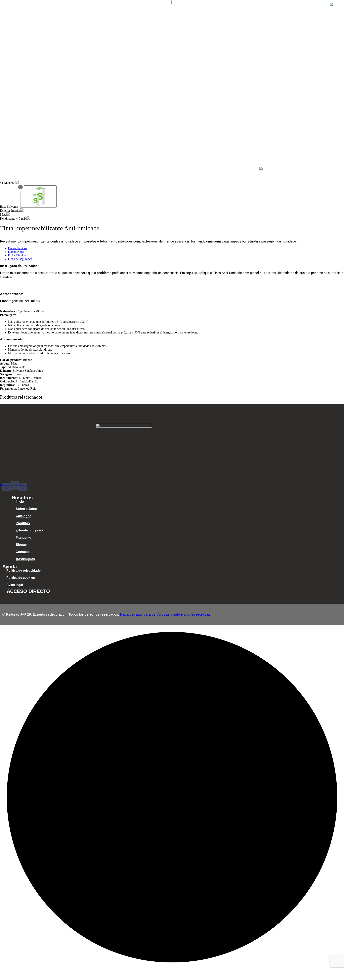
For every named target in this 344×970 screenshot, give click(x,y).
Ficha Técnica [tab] (17, 255)
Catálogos (190, 4)
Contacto (315, 4)
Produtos (213, 4)
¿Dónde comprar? (242, 4)
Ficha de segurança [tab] (20, 259)
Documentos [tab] (16, 251)
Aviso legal (14, 585)
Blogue (294, 4)
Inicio (140, 4)
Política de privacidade (23, 570)
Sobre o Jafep (163, 4)
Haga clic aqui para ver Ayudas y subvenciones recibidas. (165, 614)
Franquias (273, 4)
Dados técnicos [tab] (17, 248)
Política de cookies (20, 577)
